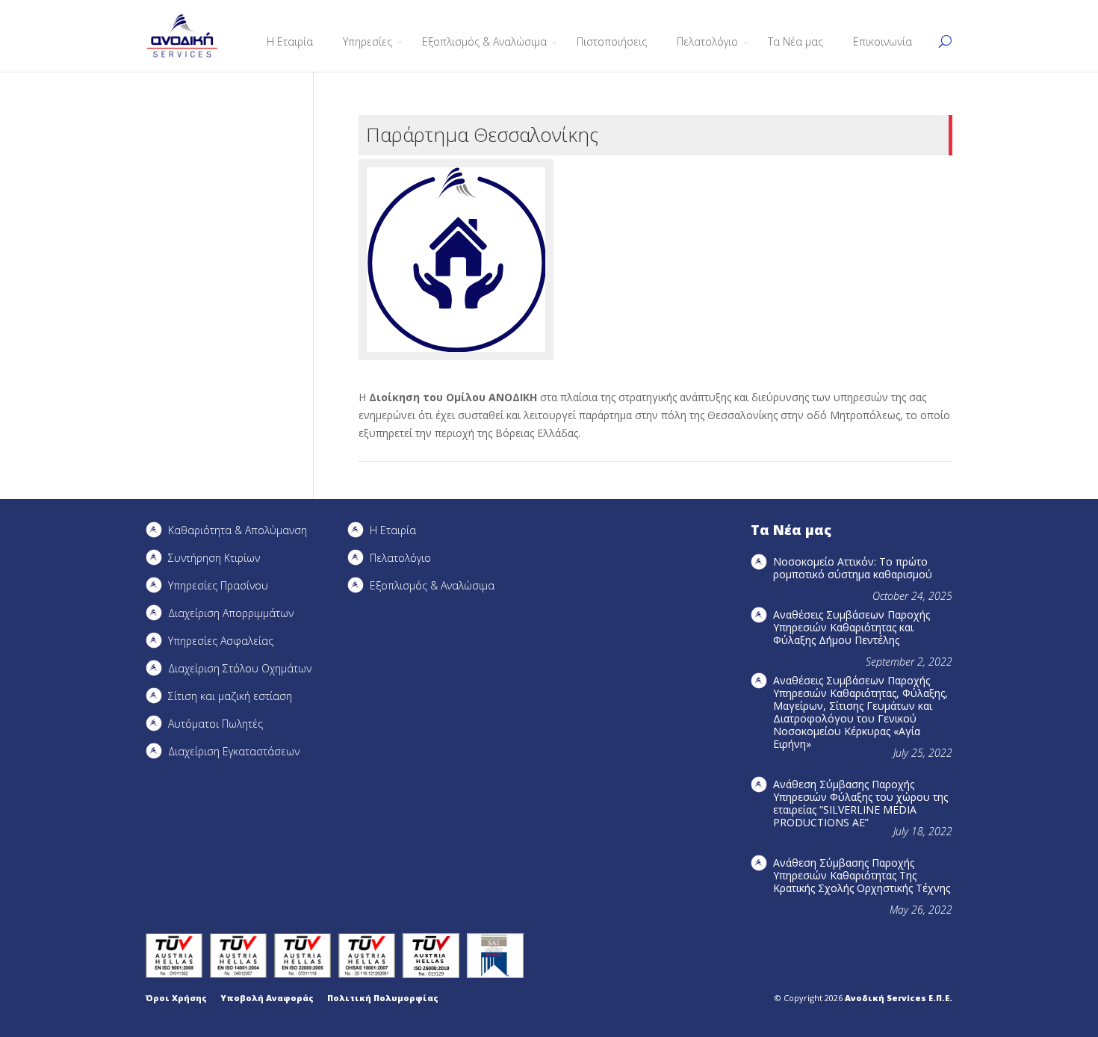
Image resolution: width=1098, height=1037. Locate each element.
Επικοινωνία (882, 41)
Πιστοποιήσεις (612, 41)
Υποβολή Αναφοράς (267, 997)
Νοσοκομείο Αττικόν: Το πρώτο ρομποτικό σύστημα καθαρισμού (852, 567)
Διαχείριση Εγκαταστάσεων (234, 751)
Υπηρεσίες (367, 41)
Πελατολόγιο (707, 41)
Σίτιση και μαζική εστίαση (230, 696)
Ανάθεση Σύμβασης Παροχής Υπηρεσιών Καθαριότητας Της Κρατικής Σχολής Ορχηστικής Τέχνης (861, 875)
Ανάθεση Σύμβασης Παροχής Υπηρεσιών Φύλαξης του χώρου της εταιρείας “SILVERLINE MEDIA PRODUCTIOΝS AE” (860, 803)
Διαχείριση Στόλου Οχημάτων (239, 668)
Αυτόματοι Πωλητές (215, 723)
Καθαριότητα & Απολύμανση (237, 530)
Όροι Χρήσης (176, 997)
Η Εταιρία (290, 41)
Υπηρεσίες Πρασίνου (218, 585)
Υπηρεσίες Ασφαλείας (220, 641)
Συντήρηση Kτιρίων (214, 558)
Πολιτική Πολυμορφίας (382, 997)
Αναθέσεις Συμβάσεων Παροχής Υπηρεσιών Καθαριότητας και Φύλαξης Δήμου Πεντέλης (851, 627)
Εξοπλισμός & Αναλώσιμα (484, 41)
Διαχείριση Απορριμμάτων (231, 613)
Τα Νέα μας (795, 41)
